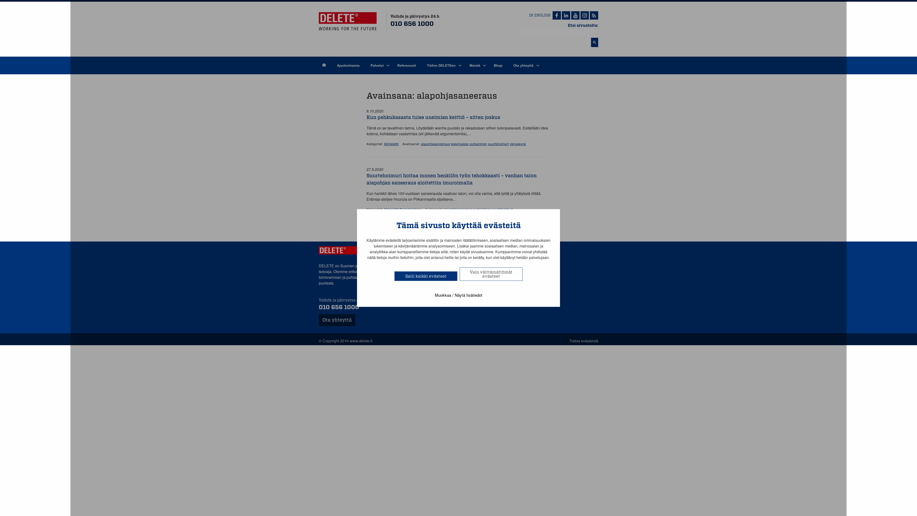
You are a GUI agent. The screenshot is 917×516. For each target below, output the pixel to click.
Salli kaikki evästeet (426, 276)
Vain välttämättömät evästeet (491, 274)
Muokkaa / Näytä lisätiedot (458, 295)
